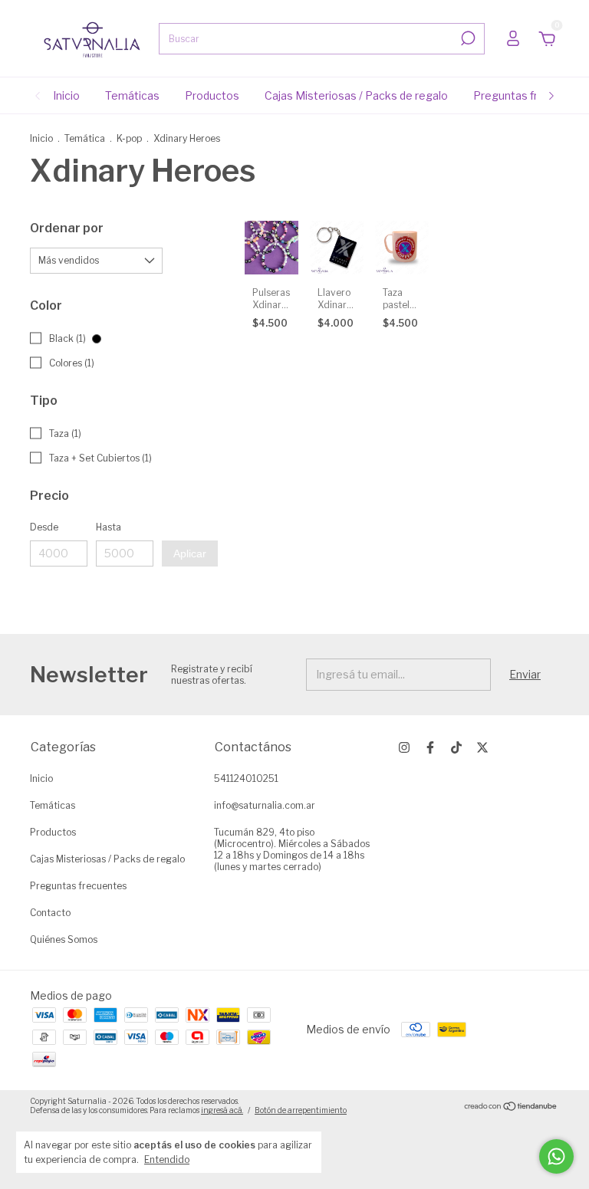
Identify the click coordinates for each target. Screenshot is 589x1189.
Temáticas (132, 95)
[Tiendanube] (511, 1107)
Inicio (66, 95)
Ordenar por (67, 228)
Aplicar (189, 553)
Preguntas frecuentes (530, 95)
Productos (212, 95)
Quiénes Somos (63, 939)
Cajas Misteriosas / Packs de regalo (356, 95)
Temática (84, 138)
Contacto (50, 912)
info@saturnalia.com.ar (264, 805)
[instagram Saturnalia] (404, 747)
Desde (44, 527)
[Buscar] (466, 38)
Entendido (166, 1159)
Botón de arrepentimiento (301, 1110)
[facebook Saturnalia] (430, 747)
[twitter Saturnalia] (482, 747)
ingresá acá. (222, 1110)
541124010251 (246, 778)
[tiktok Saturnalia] (456, 747)
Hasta (108, 527)
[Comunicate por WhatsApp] (556, 1156)
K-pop (129, 138)
